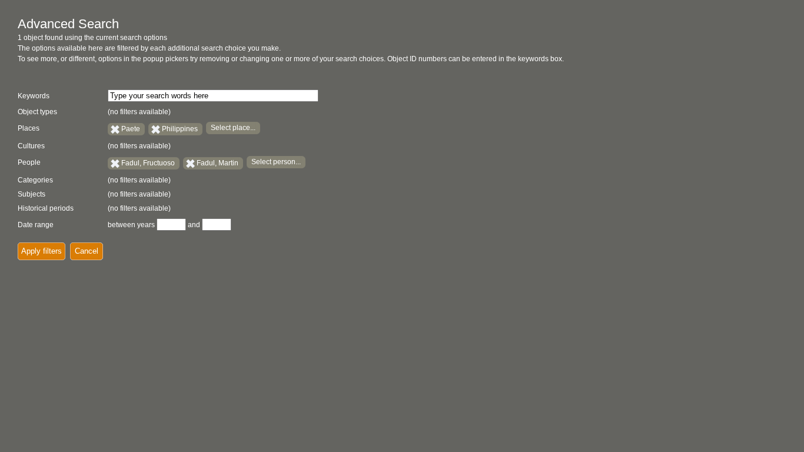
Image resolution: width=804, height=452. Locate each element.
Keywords (33, 96)
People (29, 162)
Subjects (31, 194)
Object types (37, 112)
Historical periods (46, 208)
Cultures (31, 146)
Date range (36, 225)
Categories (35, 180)
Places (28, 128)
